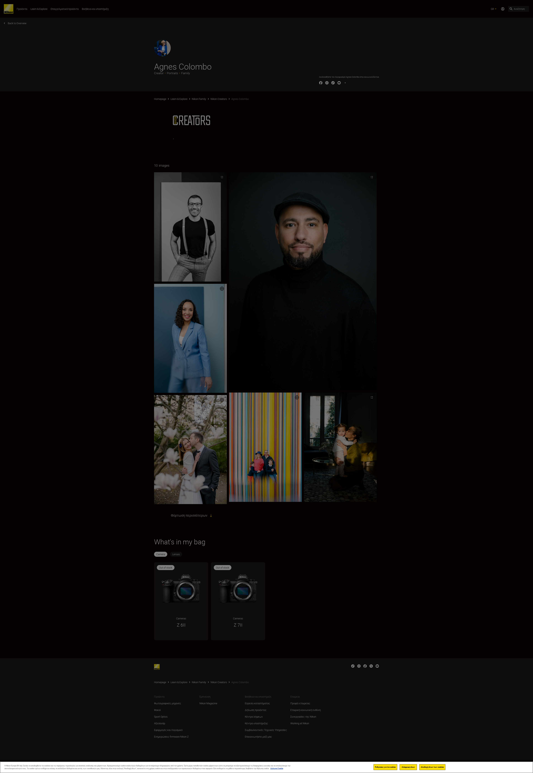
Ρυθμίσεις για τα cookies (385, 767)
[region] (266, 767)
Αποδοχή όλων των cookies (432, 767)
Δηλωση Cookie (276, 768)
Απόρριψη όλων (408, 767)
